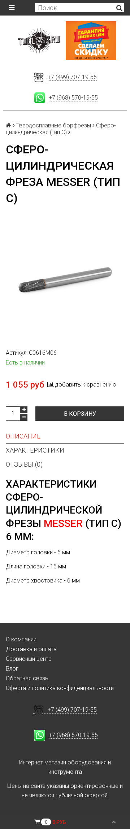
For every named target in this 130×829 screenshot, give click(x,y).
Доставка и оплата (31, 649)
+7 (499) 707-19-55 (72, 77)
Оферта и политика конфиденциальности (60, 688)
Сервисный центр (29, 658)
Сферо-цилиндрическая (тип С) (61, 129)
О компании (21, 639)
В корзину (80, 413)
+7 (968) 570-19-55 (73, 97)
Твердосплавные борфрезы (53, 125)
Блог (12, 668)
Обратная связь (27, 678)
